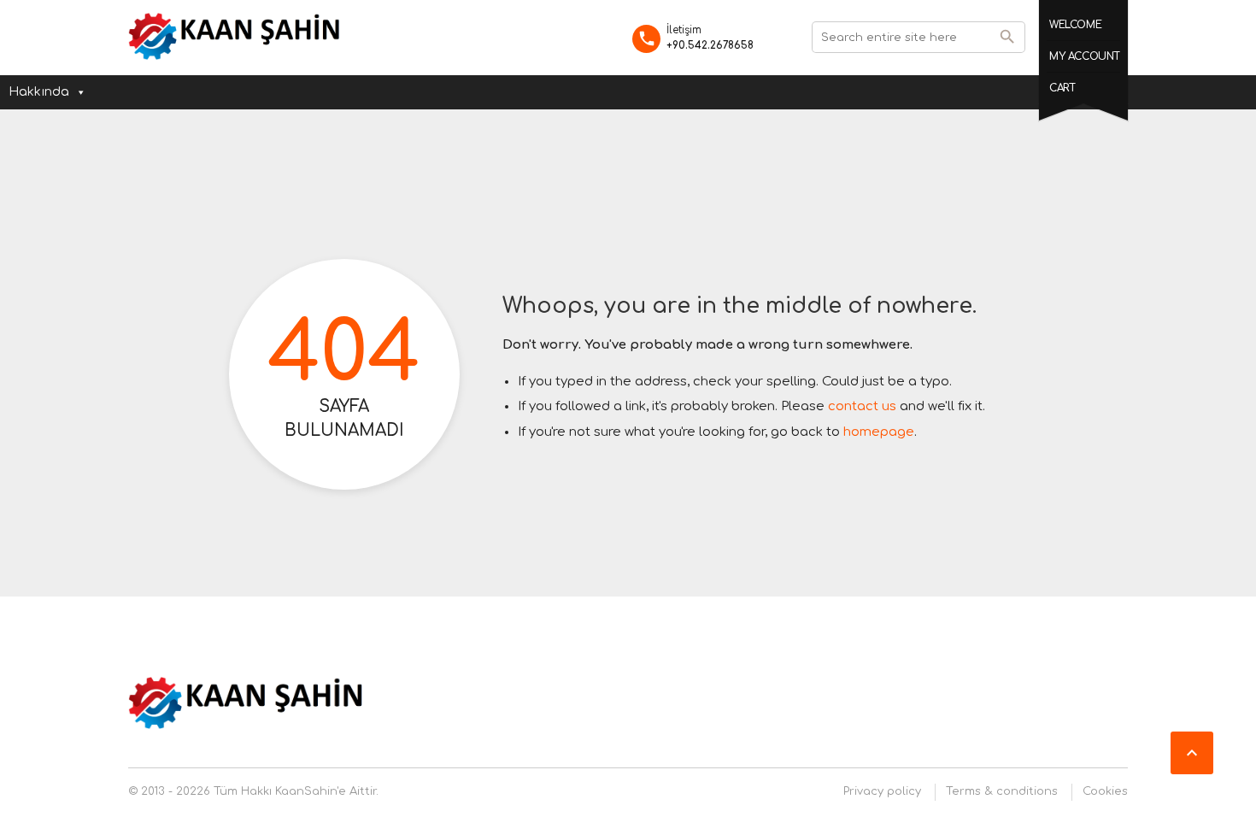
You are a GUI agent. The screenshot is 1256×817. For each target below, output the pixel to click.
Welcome (1075, 25)
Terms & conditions (1002, 791)
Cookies (1105, 791)
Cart (1062, 88)
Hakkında (39, 91)
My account (1084, 56)
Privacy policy (882, 791)
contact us (862, 406)
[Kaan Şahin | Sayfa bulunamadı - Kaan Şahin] (235, 36)
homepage (878, 432)
